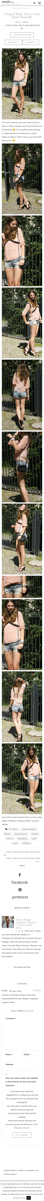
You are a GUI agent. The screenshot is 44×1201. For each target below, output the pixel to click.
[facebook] (16, 931)
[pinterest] (22, 931)
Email (27, 1054)
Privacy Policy (21, 1198)
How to (10, 838)
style (15, 843)
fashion (35, 834)
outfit (34, 838)
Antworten (37, 990)
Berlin (7, 834)
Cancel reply (28, 1011)
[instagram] (19, 931)
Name (9, 1054)
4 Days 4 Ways (29, 829)
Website (9, 1064)
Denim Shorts (21, 834)
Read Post (13, 42)
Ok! (28, 1198)
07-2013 (13, 829)
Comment (30, 42)
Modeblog (22, 838)
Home (17, 22)
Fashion (25, 22)
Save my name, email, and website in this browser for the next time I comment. (22, 1082)
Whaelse (26, 843)
